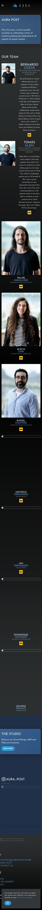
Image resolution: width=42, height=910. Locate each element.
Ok (8, 903)
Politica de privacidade (25, 897)
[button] (3, 5)
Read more (8, 748)
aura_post (15, 779)
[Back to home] (21, 5)
